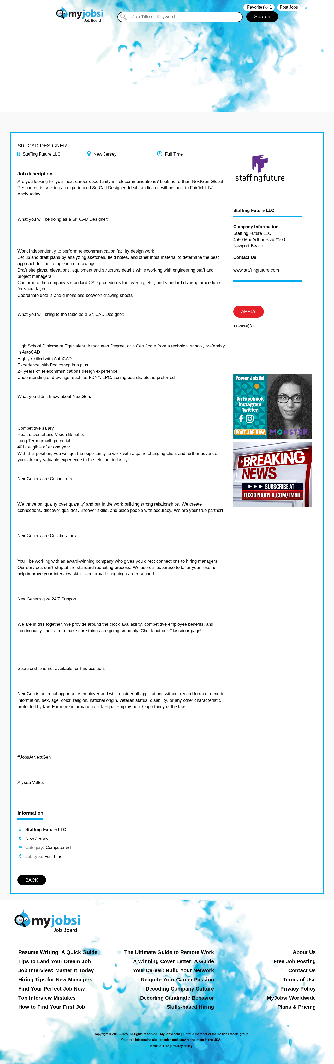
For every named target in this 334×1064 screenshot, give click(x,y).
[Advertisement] (167, 62)
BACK (31, 880)
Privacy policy (182, 1046)
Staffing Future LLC (253, 210)
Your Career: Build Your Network (173, 970)
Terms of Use (299, 979)
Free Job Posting (294, 961)
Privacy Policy (298, 989)
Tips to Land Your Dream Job (54, 961)
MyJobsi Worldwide (291, 998)
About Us (304, 952)
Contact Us (302, 970)
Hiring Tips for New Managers (55, 979)
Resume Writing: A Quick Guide (57, 952)
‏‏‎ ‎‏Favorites (259, 7)
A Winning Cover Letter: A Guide (173, 961)
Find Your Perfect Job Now (51, 989)
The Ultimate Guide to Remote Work (169, 952)
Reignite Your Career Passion (177, 979)
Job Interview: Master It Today (56, 970)
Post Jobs (289, 7)
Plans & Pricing (296, 1007)
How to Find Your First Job (51, 1007)
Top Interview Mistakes (47, 998)
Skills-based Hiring (190, 1007)
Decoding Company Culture (180, 989)
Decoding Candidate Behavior (177, 998)
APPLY (248, 311)
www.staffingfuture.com (256, 270)
